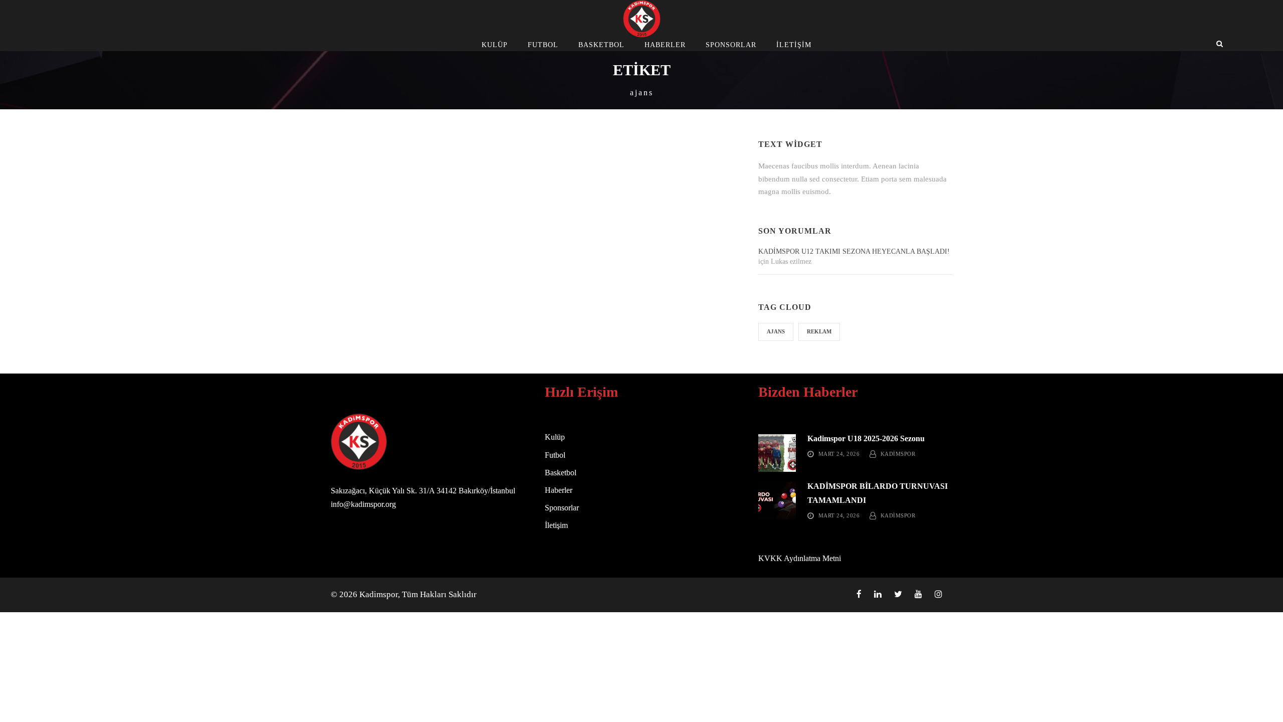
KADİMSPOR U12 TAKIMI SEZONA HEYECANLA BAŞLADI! (854, 251)
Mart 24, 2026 (839, 454)
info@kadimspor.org (363, 504)
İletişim (793, 45)
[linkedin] (878, 594)
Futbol (543, 45)
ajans (776, 331)
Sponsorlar (731, 45)
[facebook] (859, 594)
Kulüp (495, 45)
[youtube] (918, 594)
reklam (819, 331)
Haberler (665, 45)
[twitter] (898, 594)
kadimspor (898, 454)
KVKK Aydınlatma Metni (799, 558)
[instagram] (938, 594)
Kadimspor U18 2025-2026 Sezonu (866, 438)
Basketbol (601, 45)
